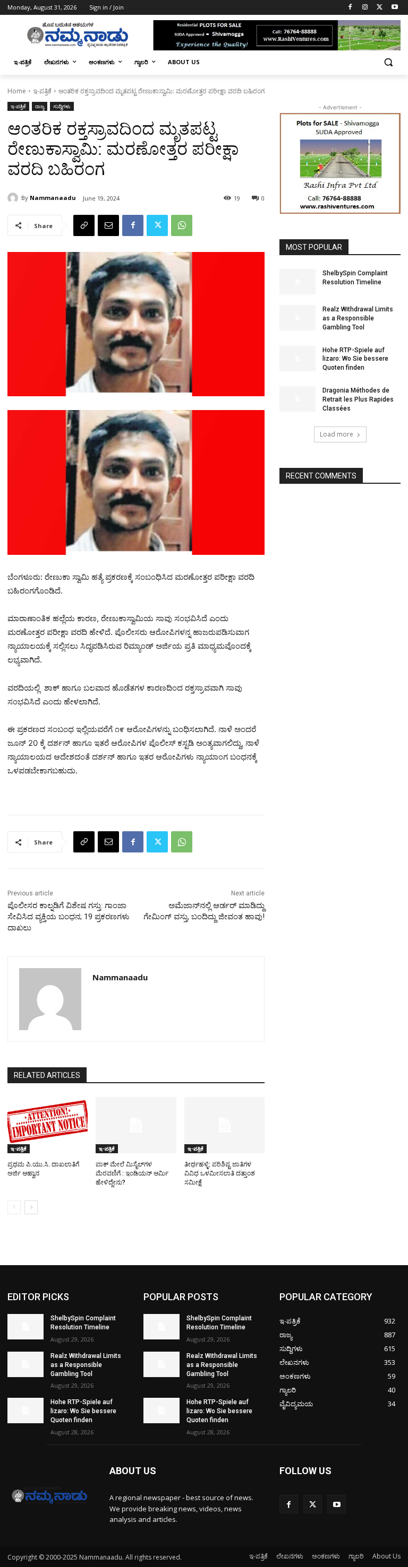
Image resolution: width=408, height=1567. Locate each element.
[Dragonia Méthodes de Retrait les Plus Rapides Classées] (297, 399)
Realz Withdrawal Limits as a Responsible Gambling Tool (357, 318)
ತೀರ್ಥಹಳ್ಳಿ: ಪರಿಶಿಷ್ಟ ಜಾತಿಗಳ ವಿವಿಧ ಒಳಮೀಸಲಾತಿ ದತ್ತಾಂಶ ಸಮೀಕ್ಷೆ (219, 1173)
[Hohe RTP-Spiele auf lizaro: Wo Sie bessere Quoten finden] (297, 358)
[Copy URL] (84, 225)
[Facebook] (350, 8)
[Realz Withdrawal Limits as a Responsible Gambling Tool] (297, 317)
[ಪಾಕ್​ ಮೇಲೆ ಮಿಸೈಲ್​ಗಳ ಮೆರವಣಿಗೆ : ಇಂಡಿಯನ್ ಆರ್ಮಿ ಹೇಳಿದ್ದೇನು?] (136, 1125)
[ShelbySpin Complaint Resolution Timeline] (297, 281)
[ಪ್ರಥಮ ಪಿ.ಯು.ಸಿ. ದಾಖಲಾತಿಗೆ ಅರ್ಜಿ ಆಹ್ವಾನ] (47, 1125)
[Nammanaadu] (14, 198)
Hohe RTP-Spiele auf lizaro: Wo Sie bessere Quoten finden (355, 359)
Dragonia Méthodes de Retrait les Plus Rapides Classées (358, 399)
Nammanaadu (53, 198)
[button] (388, 62)
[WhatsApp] (181, 225)
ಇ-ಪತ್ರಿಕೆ (42, 90)
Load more (336, 434)
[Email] (108, 225)
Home (16, 90)
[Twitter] (379, 8)
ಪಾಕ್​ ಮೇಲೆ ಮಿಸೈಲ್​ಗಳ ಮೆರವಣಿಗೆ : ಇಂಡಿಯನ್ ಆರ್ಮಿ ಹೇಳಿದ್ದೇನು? (132, 1173)
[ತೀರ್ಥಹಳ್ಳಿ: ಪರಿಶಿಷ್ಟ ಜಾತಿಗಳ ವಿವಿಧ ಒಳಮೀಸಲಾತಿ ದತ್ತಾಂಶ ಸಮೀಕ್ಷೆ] (224, 1125)
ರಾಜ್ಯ (39, 106)
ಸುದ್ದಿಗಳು (62, 106)
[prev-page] (14, 1207)
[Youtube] (394, 8)
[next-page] (31, 1207)
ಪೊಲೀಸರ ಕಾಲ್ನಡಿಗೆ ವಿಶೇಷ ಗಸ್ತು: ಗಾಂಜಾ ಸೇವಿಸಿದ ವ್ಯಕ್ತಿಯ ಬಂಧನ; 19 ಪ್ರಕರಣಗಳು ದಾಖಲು (68, 917)
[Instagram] (365, 8)
